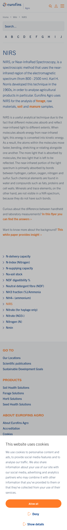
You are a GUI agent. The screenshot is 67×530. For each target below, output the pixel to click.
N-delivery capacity (18, 256)
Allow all (33, 503)
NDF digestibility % (18, 280)
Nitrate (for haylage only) (21, 310)
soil (20, 106)
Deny (35, 514)
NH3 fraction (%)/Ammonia (23, 292)
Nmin (9, 327)
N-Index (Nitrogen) (18, 262)
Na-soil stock (14, 274)
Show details (35, 524)
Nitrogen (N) (14, 321)
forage (40, 101)
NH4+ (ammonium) (18, 298)
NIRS (9, 304)
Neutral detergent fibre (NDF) (25, 286)
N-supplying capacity (19, 268)
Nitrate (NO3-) (15, 315)
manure (34, 106)
